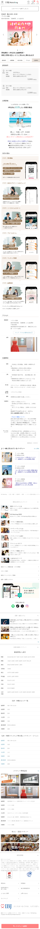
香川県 (9, 688)
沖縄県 (33, 692)
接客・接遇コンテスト (7, 579)
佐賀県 (13, 692)
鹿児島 (9, 725)
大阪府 (9, 661)
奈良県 (24, 661)
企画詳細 (12, 60)
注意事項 (36, 60)
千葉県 (18, 657)
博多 (8, 705)
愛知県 (9, 664)
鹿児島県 (29, 692)
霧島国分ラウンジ (28, 821)
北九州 (14, 705)
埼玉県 (21, 657)
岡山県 (9, 684)
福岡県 (9, 692)
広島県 (13, 684)
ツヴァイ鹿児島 (11, 821)
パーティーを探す (21, 926)
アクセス (28, 60)
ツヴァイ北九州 (31, 801)
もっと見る (36, 448)
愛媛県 (13, 688)
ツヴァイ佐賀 (10, 805)
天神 (11, 705)
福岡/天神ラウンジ (21, 801)
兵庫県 (16, 661)
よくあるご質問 (5, 893)
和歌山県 (29, 661)
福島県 (16, 672)
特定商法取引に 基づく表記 (5, 888)
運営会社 (3, 883)
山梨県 (13, 676)
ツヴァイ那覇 (10, 824)
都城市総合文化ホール (25, 817)
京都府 (13, 661)
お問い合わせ (24, 893)
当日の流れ (20, 60)
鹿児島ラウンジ (20, 821)
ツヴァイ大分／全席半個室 (21, 813)
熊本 (8, 713)
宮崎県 (24, 692)
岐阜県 (16, 664)
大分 (8, 717)
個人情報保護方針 (25, 888)
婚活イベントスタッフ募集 (8, 575)
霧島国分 (13, 725)
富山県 (9, 680)
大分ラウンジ (10, 813)
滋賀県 (20, 661)
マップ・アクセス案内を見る (23, 332)
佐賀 (8, 709)
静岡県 (13, 664)
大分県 (20, 692)
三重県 (20, 664)
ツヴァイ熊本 (10, 809)
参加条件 (4, 60)
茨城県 (25, 657)
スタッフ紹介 (4, 571)
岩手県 (9, 672)
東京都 (9, 657)
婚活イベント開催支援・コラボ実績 (10, 567)
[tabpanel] (20, 33)
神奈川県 (13, 657)
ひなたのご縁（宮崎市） (13, 817)
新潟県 (9, 676)
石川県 (13, 680)
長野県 (16, 676)
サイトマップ (4, 898)
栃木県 (29, 657)
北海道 (9, 668)
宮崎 (8, 721)
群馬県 (33, 657)
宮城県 (13, 672)
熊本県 (16, 692)
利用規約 (23, 883)
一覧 (38, 641)
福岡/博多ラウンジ (12, 801)
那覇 (8, 729)
